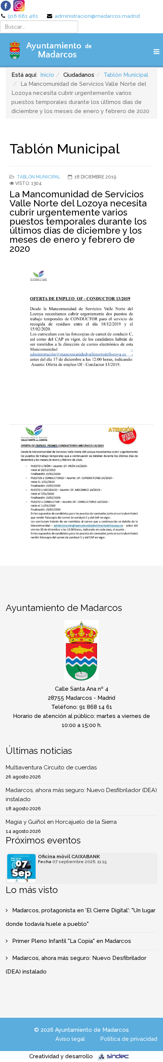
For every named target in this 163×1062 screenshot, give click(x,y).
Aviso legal (70, 1039)
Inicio (47, 74)
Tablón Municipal (125, 74)
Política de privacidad (128, 1039)
